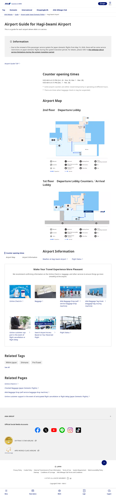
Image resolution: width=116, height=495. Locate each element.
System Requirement (79, 470)
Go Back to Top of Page (104, 462)
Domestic (13, 10)
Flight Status (76, 259)
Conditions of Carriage (48, 472)
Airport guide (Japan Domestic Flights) (33, 14)
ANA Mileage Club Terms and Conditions (69, 472)
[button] (110, 3)
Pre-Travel (36, 362)
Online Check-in (11, 384)
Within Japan (11, 362)
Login (103, 4)
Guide (17, 14)
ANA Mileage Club (60, 10)
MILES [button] (59, 494)
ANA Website (8, 14)
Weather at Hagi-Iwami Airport (54, 259)
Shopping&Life (42, 10)
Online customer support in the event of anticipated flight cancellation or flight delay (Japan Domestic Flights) (46, 396)
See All (7, 367)
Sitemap (36, 472)
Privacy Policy (17, 470)
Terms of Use (67, 470)
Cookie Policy (28, 470)
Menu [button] (6, 494)
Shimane (24, 362)
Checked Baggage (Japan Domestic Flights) (21, 388)
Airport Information (29, 257)
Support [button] (109, 494)
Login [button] (84, 494)
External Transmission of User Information (47, 470)
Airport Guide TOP (11, 64)
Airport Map (10, 257)
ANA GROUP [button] (9, 416)
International (27, 10)
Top (3, 10)
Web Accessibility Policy (95, 470)
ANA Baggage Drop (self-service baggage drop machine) (26, 392)
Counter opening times (15, 253)
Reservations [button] (32, 494)
